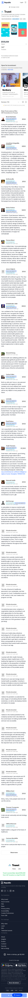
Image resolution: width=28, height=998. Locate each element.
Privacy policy (5, 908)
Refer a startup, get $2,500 (15, 954)
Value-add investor (11, 118)
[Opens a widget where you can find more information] (17, 995)
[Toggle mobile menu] (25, 2)
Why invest (4, 899)
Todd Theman (10, 446)
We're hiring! (5, 948)
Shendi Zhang (10, 353)
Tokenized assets (6, 930)
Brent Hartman (11, 117)
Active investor (10, 120)
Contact (3, 944)
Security (3, 946)
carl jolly (8, 399)
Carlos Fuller (10, 374)
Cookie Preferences (7, 913)
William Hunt (10, 791)
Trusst (15, 865)
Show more (14, 852)
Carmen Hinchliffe (12, 838)
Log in (21, 2)
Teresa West (10, 240)
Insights (3, 939)
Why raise (4, 923)
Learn (3, 926)
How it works (5, 901)
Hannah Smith (10, 480)
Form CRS (4, 915)
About (3, 937)
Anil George (10, 501)
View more (10, 69)
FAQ (2, 904)
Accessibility (5, 911)
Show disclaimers (14, 983)
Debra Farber (10, 207)
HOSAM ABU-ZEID (11, 303)
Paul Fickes (9, 421)
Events (3, 941)
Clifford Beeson (11, 824)
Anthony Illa (10, 179)
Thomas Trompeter (12, 807)
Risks (2, 906)
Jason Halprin (10, 269)
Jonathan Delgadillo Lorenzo (12, 143)
